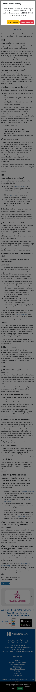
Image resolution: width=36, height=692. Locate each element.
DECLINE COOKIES (27, 22)
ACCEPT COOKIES (13, 22)
